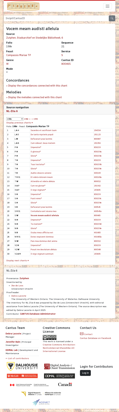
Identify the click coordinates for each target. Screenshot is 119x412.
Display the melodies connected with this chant (35, 97)
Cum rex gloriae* (38, 186)
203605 (97, 190)
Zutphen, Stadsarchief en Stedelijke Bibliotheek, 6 (34, 37)
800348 (97, 249)
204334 (97, 130)
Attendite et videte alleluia (43, 181)
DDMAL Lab (12, 350)
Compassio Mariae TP (18, 55)
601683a (97, 237)
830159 (97, 147)
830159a (97, 151)
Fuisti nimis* (36, 198)
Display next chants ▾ (17, 260)
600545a (97, 211)
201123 (97, 134)
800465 (66, 63)
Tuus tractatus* (38, 164)
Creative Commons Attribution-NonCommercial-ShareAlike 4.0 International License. (59, 348)
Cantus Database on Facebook (95, 338)
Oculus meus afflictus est (42, 232)
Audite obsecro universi (41, 173)
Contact (88, 334)
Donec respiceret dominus (42, 237)
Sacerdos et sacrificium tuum (44, 130)
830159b (98, 164)
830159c (97, 198)
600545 (97, 207)
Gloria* (34, 156)
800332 (97, 241)
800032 (97, 181)
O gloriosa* (36, 151)
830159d (97, 224)
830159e (97, 156)
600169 (97, 173)
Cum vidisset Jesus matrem (43, 143)
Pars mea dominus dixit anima (44, 241)
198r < (27, 119)
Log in (85, 372)
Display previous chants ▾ (19, 122)
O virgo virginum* (38, 190)
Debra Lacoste (18, 296)
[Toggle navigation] (107, 6)
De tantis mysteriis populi (42, 134)
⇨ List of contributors (17, 358)
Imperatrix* (36, 147)
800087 (97, 139)
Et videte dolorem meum (42, 177)
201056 (97, 143)
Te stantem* (36, 224)
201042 (97, 186)
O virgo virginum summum (42, 254)
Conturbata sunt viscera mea (43, 211)
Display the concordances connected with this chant (37, 85)
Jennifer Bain (13, 342)
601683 (97, 232)
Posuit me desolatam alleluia (44, 249)
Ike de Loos (17, 285)
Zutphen (24, 278)
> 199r (35, 119)
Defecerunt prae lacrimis (41, 139)
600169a (97, 177)
